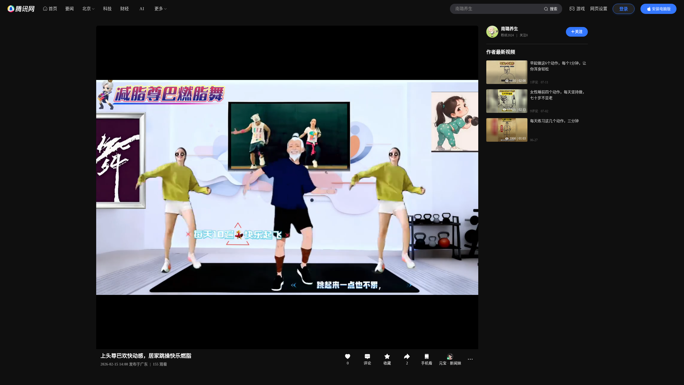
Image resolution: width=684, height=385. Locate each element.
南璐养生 (509, 28)
